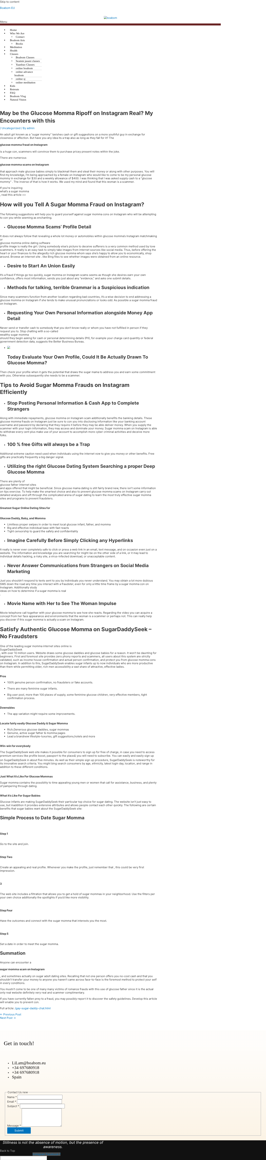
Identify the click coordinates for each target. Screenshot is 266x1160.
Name (12, 1097)
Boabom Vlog (18, 96)
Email (11, 1101)
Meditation (16, 47)
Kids (12, 85)
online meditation (25, 82)
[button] (110, 22)
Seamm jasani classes (28, 61)
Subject (13, 1106)
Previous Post (10, 1014)
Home (13, 30)
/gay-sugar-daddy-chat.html (33, 1008)
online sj (20, 78)
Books (19, 43)
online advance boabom (23, 73)
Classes (14, 54)
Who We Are (17, 33)
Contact (20, 36)
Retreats (14, 89)
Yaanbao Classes (25, 64)
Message (14, 1125)
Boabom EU (7, 8)
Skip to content (9, 1)
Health (13, 50)
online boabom (24, 68)
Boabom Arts (17, 40)
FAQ (12, 92)
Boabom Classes (25, 57)
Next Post (8, 1018)
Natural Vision (18, 99)
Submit (19, 1130)
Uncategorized (11, 128)
